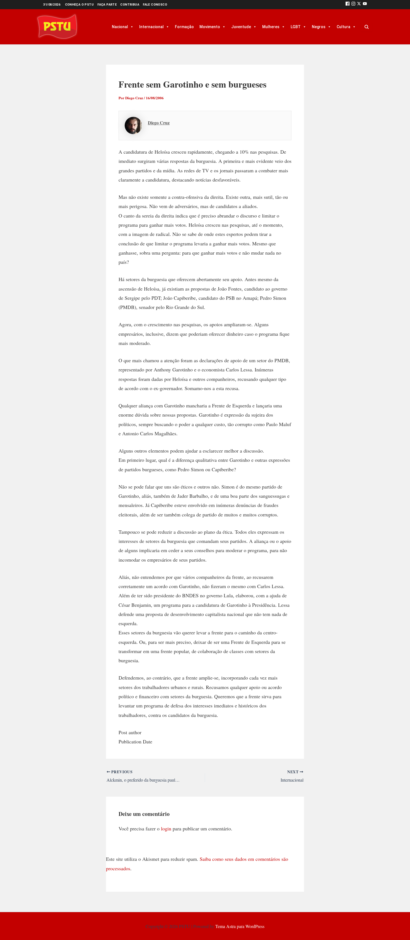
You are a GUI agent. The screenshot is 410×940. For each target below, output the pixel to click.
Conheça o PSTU (79, 4)
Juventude (241, 27)
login (166, 828)
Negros (318, 27)
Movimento (209, 27)
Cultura (343, 27)
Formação (184, 27)
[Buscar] (366, 27)
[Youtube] (365, 5)
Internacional (151, 27)
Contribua (129, 4)
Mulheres (270, 27)
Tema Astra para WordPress (239, 926)
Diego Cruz (159, 122)
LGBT (296, 27)
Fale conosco (155, 4)
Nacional (120, 27)
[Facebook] (347, 5)
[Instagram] (353, 5)
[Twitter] (359, 5)
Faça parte (107, 4)
